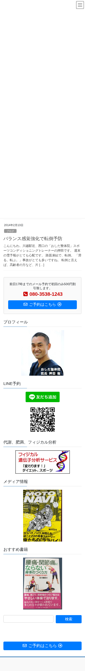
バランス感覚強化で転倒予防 (32, 238)
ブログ (10, 231)
